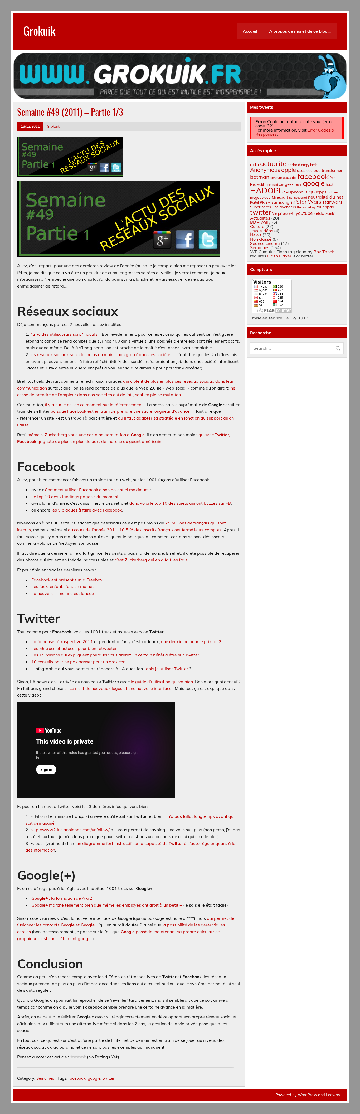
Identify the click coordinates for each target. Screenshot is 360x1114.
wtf (292, 213)
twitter (109, 1078)
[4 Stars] (81, 1056)
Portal (254, 203)
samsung (280, 202)
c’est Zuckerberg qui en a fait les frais (151, 559)
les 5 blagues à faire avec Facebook (86, 510)
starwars (332, 202)
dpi (294, 178)
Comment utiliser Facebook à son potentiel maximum (97, 489)
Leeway (333, 1095)
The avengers (284, 207)
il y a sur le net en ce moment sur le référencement (94, 404)
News (255, 234)
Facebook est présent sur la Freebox (67, 579)
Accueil (250, 31)
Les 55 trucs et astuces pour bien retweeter (74, 648)
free (332, 178)
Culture (257, 226)
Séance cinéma (265, 243)
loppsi (322, 191)
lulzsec (334, 192)
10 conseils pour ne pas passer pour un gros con (78, 661)
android (294, 165)
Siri (292, 203)
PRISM (265, 202)
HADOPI (265, 190)
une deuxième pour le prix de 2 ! (192, 641)
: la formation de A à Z (62, 898)
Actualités (260, 218)
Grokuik (39, 30)
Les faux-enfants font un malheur (63, 586)
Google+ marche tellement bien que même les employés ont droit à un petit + (106, 905)
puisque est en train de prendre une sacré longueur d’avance (120, 411)
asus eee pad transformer (319, 170)
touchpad (325, 207)
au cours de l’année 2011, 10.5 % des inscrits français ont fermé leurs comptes (145, 529)
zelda (319, 213)
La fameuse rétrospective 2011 (62, 641)
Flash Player (279, 256)
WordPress (307, 1095)
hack (330, 184)
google (94, 1078)
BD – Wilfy (260, 222)
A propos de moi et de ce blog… (300, 31)
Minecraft (280, 197)
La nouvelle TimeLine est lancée (62, 593)
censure (276, 178)
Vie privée (280, 213)
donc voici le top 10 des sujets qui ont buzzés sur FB (180, 503)
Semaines (45, 1078)
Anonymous (265, 169)
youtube (304, 213)
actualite (273, 163)
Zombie (331, 214)
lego (309, 191)
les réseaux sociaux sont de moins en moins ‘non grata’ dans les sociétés (101, 354)
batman (259, 177)
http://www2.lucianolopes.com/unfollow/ (70, 829)
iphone (296, 191)
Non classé (260, 239)
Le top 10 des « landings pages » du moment (75, 496)
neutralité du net (325, 197)
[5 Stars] (84, 1056)
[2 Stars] (74, 1056)
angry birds (309, 165)
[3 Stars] (78, 1056)
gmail (298, 185)
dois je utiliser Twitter (167, 668)
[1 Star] (71, 1056)
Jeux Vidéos (261, 230)
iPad (285, 192)
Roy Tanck (324, 251)
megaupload (260, 197)
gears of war (275, 185)
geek (289, 184)
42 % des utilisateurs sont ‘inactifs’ (64, 334)
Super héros (260, 207)
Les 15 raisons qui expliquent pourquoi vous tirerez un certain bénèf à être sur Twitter (115, 655)
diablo (287, 178)
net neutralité (298, 198)
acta (254, 164)
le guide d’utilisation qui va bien (162, 681)
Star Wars (308, 201)
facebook (77, 1078)
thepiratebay (306, 207)
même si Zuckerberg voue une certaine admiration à (86, 434)
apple (288, 169)
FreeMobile (258, 185)
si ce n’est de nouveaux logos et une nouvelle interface (118, 688)
